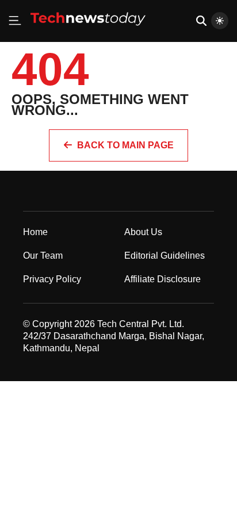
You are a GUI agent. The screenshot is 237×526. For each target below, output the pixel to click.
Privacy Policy (52, 279)
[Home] (88, 30)
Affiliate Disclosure (162, 279)
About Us (143, 232)
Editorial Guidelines (164, 255)
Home (35, 232)
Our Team (43, 255)
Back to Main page (125, 145)
